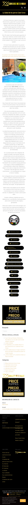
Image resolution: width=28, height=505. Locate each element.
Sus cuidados (5, 472)
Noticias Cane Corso (10, 368)
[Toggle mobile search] (22, 7)
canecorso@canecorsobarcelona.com (12, 409)
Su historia (5, 463)
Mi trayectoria (19, 426)
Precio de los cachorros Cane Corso (6, 455)
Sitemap (21, 492)
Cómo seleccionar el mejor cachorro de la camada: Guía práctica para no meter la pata (15, 351)
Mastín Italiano (19, 440)
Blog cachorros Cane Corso (12, 363)
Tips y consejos (9, 371)
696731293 (5, 404)
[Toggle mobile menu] (25, 7)
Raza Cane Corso (10, 370)
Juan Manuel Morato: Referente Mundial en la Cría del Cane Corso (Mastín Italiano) (14, 339)
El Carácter (5, 468)
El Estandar (5, 466)
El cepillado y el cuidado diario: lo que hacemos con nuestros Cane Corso (14, 346)
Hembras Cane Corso (11, 365)
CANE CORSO (9, 343)
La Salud (4, 470)
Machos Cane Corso (10, 366)
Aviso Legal (15, 492)
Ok (23, 500)
